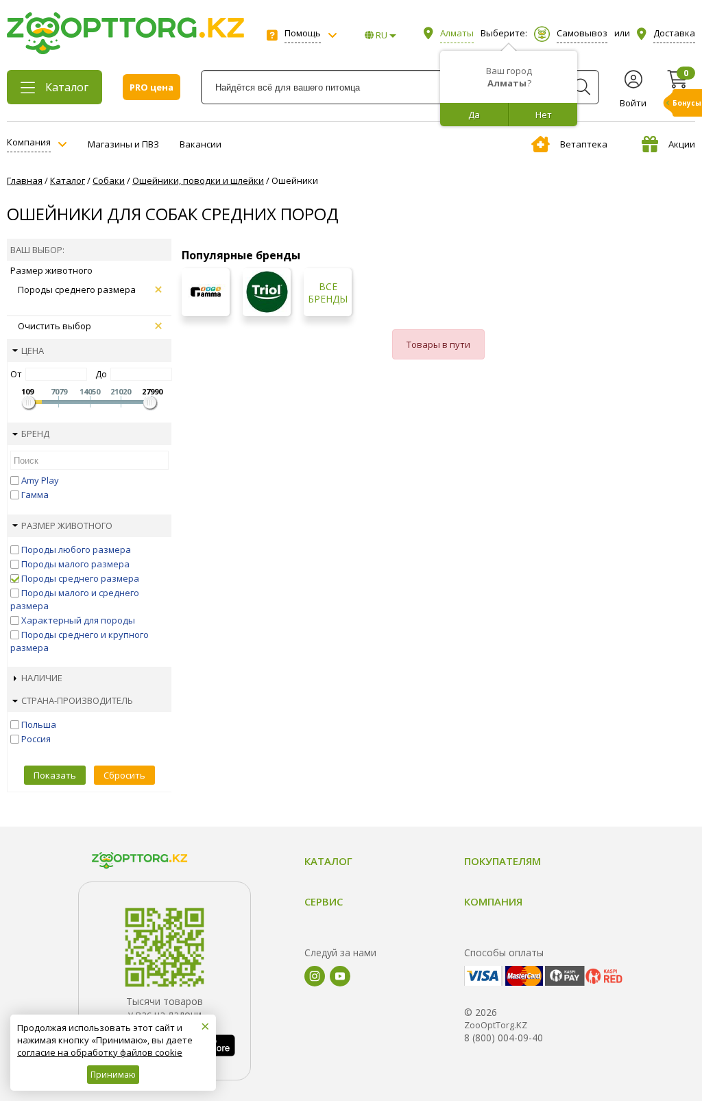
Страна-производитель (77, 700)
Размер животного (66, 525)
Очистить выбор (54, 326)
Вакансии (200, 144)
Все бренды (328, 293)
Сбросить (124, 775)
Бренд (35, 433)
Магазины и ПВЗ (123, 144)
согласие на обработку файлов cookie (99, 1052)
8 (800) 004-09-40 (503, 1037)
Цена (32, 350)
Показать (55, 775)
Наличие (41, 678)
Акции (681, 144)
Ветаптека (583, 144)
